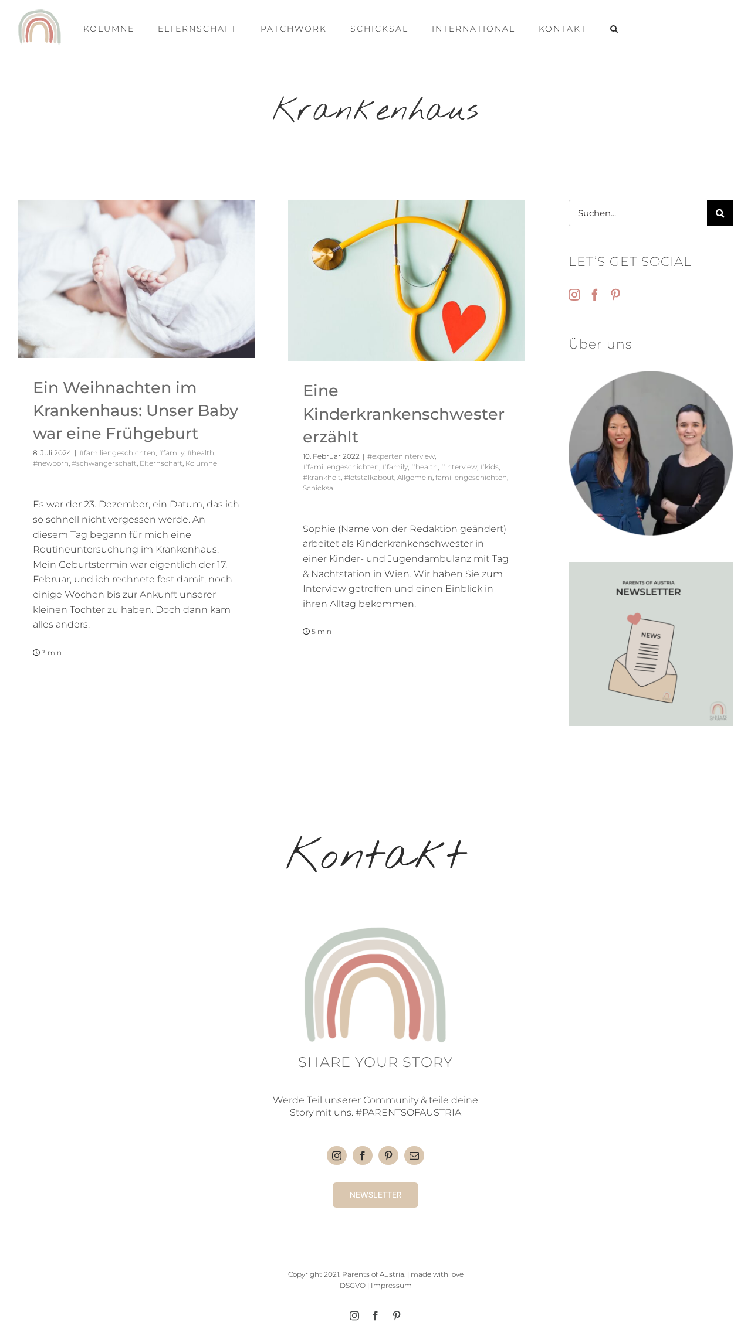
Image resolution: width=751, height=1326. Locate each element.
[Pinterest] (615, 295)
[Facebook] (595, 295)
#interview (459, 466)
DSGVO (353, 1285)
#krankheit (322, 477)
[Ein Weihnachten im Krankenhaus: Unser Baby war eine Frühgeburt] (136, 279)
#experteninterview (401, 456)
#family (171, 452)
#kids (489, 466)
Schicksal (319, 487)
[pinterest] (388, 1155)
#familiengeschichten (117, 452)
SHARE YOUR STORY (375, 1062)
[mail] (414, 1155)
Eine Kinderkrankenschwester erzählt (404, 413)
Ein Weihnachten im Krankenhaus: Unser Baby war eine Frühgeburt (135, 410)
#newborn (51, 463)
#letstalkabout (369, 477)
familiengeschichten (471, 477)
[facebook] (363, 1155)
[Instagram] (574, 295)
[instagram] (337, 1155)
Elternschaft (161, 463)
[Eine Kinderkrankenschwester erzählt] (406, 280)
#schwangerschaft (104, 463)
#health (200, 452)
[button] (614, 26)
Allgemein (414, 477)
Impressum (391, 1285)
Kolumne (201, 463)
